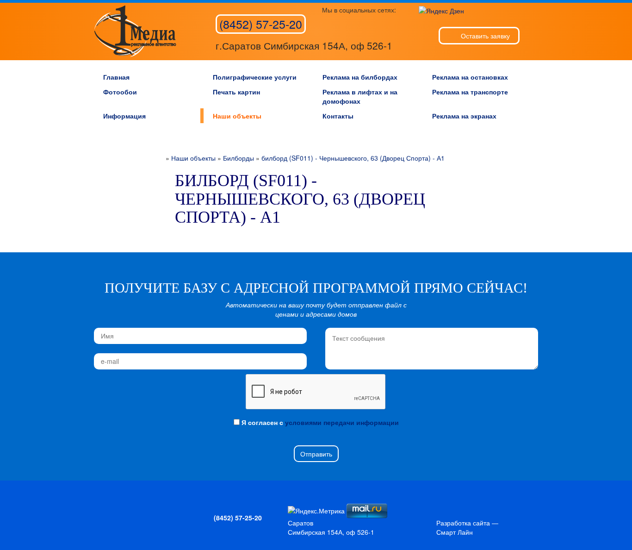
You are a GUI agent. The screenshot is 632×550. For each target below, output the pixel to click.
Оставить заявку (485, 35)
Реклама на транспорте (470, 91)
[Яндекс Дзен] (441, 9)
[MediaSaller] (135, 31)
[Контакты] (140, 508)
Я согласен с (319, 422)
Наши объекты (237, 115)
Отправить (316, 453)
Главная (116, 76)
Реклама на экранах (464, 115)
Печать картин (236, 91)
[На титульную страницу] (110, 508)
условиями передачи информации (342, 422)
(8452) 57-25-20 (260, 23)
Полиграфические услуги (255, 76)
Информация (124, 115)
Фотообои (120, 91)
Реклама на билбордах (359, 76)
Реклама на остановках (470, 76)
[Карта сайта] (125, 508)
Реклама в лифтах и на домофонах (359, 96)
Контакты (337, 115)
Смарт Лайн (454, 532)
